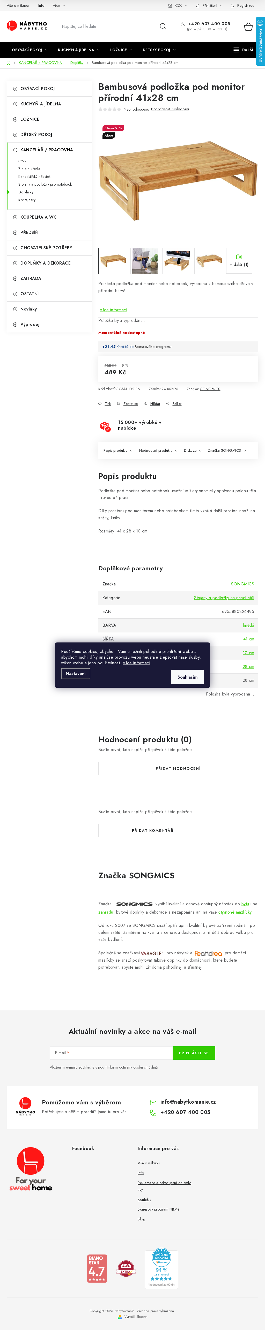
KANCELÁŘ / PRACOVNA (46, 150)
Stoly (22, 161)
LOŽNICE (30, 119)
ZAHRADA (30, 278)
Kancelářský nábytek (34, 176)
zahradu (105, 912)
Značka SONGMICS (224, 450)
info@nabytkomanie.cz (188, 1102)
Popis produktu (116, 450)
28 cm (248, 667)
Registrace (245, 5)
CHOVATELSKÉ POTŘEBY (46, 248)
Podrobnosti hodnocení (170, 109)
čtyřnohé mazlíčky (235, 912)
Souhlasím (187, 677)
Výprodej (29, 324)
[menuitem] (30, 50)
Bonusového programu (153, 346)
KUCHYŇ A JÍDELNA (40, 104)
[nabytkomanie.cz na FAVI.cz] (126, 1268)
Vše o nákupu (18, 5)
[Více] (243, 50)
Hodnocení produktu (156, 450)
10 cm (248, 653)
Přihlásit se (194, 1053)
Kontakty (144, 1199)
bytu (245, 904)
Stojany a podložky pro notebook (45, 184)
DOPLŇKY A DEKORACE (45, 263)
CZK (178, 5)
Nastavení (76, 673)
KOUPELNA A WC (38, 217)
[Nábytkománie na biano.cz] (97, 1268)
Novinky (28, 309)
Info (41, 5)
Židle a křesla (29, 168)
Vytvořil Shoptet (135, 1316)
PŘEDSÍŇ (29, 232)
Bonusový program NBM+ (159, 1209)
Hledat (163, 26)
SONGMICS (210, 388)
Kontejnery (26, 199)
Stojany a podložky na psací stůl (224, 598)
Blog (141, 1219)
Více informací (136, 663)
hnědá (248, 625)
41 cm (248, 639)
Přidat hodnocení (178, 768)
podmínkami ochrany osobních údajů (128, 1067)
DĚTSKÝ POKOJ (36, 135)
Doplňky (26, 192)
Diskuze (190, 450)
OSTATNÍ (29, 294)
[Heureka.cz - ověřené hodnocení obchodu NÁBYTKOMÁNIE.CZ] (161, 1268)
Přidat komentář (153, 830)
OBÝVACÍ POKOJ (37, 89)
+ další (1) (239, 264)
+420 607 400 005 (208, 23)
